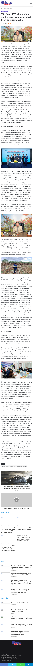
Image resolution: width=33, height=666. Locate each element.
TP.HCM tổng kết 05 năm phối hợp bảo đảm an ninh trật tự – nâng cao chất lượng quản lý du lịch (21, 591)
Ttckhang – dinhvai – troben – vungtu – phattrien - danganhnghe (14, 466)
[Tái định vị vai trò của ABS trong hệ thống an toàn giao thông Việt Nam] (5, 575)
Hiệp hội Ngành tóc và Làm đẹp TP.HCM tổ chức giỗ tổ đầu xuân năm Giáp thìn (21, 618)
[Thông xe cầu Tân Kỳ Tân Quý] (5, 605)
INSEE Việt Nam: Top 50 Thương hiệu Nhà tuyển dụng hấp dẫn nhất (23, 539)
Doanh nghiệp (9, 8)
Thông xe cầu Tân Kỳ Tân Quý (19, 602)
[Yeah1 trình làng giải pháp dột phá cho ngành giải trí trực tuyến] (24, 521)
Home (3, 8)
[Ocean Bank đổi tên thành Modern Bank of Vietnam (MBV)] (5, 612)
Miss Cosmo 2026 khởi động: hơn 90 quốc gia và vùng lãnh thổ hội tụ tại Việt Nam (21, 567)
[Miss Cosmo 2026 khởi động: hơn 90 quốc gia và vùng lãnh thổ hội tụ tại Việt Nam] (5, 568)
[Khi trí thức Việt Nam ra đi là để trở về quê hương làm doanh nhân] (5, 627)
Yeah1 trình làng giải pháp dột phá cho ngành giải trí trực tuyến (24, 529)
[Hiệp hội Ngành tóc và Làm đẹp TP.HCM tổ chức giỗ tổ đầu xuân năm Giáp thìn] (5, 619)
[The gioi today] (6, 3)
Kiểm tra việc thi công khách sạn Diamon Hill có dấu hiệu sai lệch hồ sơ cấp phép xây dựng (21, 633)
